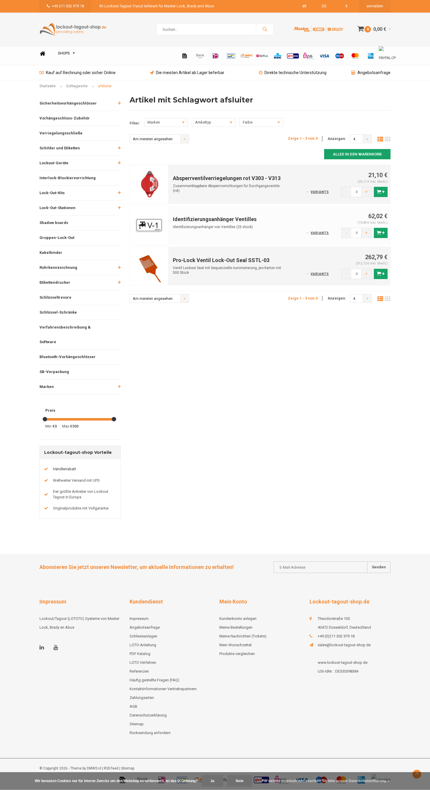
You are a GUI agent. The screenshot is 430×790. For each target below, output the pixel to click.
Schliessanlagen (143, 636)
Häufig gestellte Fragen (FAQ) (154, 680)
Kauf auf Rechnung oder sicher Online (81, 72)
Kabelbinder (50, 252)
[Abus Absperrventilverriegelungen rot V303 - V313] (149, 184)
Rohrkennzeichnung (58, 267)
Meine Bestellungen (235, 627)
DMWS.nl (94, 768)
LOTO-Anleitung (143, 645)
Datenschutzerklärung (148, 715)
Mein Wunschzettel (235, 645)
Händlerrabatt (64, 469)
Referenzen (139, 671)
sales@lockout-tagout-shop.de (344, 645)
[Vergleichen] (304, 6)
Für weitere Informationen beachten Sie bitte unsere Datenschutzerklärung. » (326, 781)
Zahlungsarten (142, 697)
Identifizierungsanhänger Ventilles (215, 219)
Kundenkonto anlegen (238, 618)
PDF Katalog (140, 654)
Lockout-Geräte (53, 163)
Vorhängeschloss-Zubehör (64, 118)
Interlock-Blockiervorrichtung (67, 178)
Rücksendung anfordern (150, 733)
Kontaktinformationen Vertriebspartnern (163, 689)
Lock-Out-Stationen (57, 208)
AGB (133, 706)
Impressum (139, 618)
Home (42, 53)
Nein (239, 781)
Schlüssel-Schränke (58, 312)
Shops (64, 53)
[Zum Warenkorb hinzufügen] (381, 192)
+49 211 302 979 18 (68, 6)
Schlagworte (76, 86)
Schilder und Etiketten (59, 148)
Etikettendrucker (54, 282)
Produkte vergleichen (237, 654)
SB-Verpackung (54, 372)
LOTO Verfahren (143, 662)
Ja (212, 781)
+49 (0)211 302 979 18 (336, 636)
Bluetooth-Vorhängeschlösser (67, 357)
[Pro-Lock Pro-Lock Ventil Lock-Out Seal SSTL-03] (149, 266)
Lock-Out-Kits (52, 193)
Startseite (47, 86)
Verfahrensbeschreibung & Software (65, 334)
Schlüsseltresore (55, 297)
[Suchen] (265, 29)
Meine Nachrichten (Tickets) (242, 636)
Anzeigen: (337, 138)
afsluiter (105, 86)
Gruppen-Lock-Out (56, 237)
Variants (320, 192)
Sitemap (137, 724)
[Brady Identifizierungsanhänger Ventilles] (149, 225)
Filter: (135, 123)
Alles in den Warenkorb (357, 154)
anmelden (375, 6)
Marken (46, 386)
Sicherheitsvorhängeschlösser (68, 103)
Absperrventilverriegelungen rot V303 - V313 (227, 178)
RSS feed (111, 768)
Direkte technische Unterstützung (295, 72)
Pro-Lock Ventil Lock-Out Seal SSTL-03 (221, 260)
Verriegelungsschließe (60, 133)
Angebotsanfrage (374, 72)
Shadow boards (53, 222)
